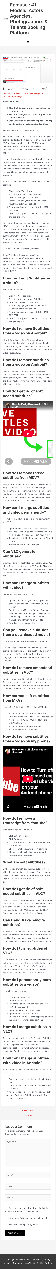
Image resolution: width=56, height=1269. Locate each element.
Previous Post (28, 1111)
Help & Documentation (32, 94)
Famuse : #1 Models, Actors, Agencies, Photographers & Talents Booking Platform (29, 19)
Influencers (8, 96)
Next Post (27, 1116)
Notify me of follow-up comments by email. (28, 1218)
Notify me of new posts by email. (23, 1225)
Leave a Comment (11, 94)
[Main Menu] (28, 42)
